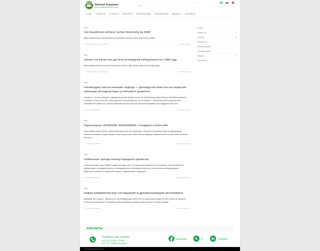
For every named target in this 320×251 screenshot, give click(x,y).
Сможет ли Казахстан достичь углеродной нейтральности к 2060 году (130, 59)
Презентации (143, 14)
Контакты (190, 14)
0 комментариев (93, 110)
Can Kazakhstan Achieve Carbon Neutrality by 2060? (117, 32)
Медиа (176, 14)
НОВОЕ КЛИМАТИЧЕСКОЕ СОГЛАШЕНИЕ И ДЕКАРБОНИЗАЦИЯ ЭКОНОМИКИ (133, 193)
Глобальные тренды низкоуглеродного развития (116, 159)
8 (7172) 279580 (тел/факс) (114, 243)
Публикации (161, 14)
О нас (89, 14)
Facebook (181, 238)
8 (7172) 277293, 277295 (113, 241)
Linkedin (223, 238)
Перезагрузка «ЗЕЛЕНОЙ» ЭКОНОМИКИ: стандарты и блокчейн (126, 125)
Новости (101, 14)
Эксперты (127, 14)
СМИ (86, 27)
